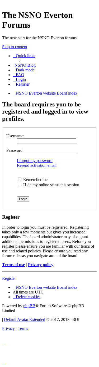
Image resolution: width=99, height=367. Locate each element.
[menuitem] (18, 74)
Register (9, 278)
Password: (14, 150)
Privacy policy (40, 264)
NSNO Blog (25, 65)
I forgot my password (35, 160)
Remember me (35, 179)
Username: (15, 136)
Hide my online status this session (50, 185)
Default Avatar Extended (24, 319)
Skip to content (14, 47)
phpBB (29, 306)
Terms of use (13, 264)
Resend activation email (36, 165)
